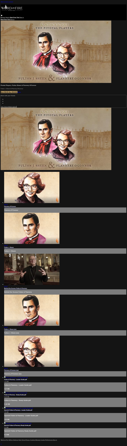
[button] (1, 15)
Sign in (22, 17)
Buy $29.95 (13, 92)
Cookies (32, 440)
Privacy (27, 440)
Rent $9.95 (5, 92)
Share (19, 92)
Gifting (11, 440)
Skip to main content (7, 2)
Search (8, 17)
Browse (3, 17)
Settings (15, 440)
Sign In (12, 19)
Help (20, 440)
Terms (23, 440)
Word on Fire (4, 440)
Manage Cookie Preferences (44, 440)
